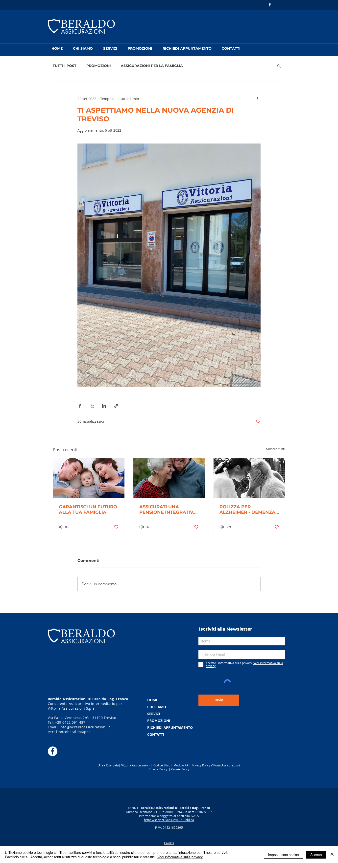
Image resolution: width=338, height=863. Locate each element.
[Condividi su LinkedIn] (104, 406)
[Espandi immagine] (169, 265)
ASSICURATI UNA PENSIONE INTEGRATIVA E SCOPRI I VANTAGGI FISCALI (167, 509)
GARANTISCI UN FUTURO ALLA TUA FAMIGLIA (88, 509)
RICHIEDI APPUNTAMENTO (170, 727)
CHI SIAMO (156, 706)
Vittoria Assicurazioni (136, 765)
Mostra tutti (275, 449)
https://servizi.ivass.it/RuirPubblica (169, 820)
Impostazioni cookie (283, 854)
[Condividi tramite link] (116, 406)
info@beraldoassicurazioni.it (85, 727)
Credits (169, 843)
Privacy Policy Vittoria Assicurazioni (216, 765)
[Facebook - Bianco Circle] (52, 751)
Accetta (316, 854)
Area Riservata (108, 765)
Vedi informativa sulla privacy (180, 856)
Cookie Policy (180, 769)
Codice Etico (161, 765)
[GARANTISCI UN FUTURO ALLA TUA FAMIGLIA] (88, 478)
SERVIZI (153, 713)
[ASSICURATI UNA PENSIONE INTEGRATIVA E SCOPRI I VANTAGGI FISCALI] (169, 478)
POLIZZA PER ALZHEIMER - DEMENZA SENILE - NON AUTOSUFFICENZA (247, 509)
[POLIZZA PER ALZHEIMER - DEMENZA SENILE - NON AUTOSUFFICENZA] (249, 478)
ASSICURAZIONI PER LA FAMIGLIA (152, 66)
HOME (152, 700)
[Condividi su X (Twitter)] (92, 406)
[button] (279, 66)
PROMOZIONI (98, 66)
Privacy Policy (158, 769)
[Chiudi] (332, 854)
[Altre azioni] (258, 99)
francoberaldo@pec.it (75, 731)
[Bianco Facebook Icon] (269, 4)
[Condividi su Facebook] (79, 406)
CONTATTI (155, 734)
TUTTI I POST (64, 66)
